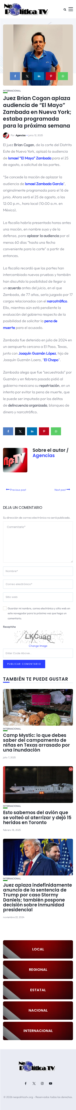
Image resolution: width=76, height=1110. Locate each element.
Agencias (21, 135)
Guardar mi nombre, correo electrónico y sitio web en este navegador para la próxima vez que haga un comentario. (39, 613)
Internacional (12, 91)
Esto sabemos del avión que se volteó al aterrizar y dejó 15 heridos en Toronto (37, 817)
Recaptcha (9, 626)
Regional (38, 969)
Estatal (38, 989)
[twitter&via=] (27, 76)
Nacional (38, 1010)
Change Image (38, 646)
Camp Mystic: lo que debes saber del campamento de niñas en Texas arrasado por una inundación (36, 742)
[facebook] (15, 76)
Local (38, 949)
